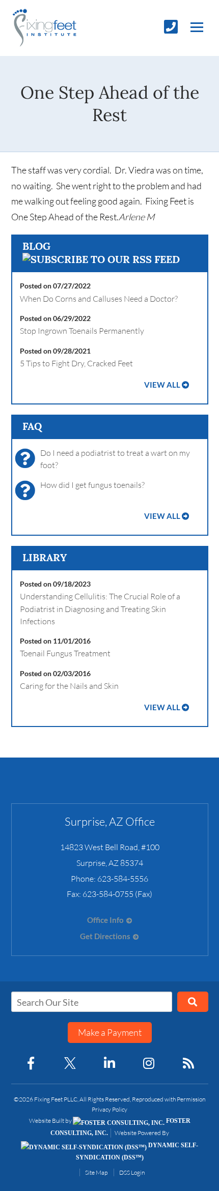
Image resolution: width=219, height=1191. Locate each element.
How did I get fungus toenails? (92, 485)
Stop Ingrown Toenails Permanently (82, 331)
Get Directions (105, 936)
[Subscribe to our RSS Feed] (101, 259)
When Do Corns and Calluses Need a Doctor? (99, 299)
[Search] (192, 1002)
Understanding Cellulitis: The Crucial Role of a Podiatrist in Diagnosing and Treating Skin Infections (100, 608)
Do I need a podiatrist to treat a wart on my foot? (115, 459)
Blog (36, 246)
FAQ (32, 426)
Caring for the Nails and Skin (69, 686)
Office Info (105, 920)
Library (44, 557)
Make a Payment (110, 1032)
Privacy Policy (109, 1109)
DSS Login (132, 1172)
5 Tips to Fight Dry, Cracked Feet (76, 363)
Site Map (96, 1172)
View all (162, 385)
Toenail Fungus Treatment (65, 653)
